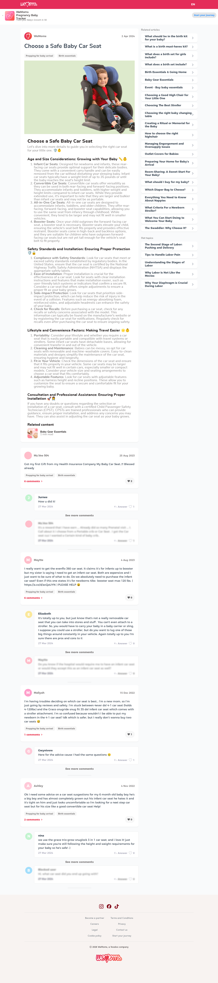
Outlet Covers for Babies (162, 153)
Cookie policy (94, 936)
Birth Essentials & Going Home (166, 72)
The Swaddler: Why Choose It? (165, 228)
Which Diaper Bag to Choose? (165, 189)
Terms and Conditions (122, 918)
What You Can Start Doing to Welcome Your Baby (164, 219)
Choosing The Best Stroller (163, 105)
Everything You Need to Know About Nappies (165, 199)
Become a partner (94, 918)
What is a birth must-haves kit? (166, 46)
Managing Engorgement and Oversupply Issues (164, 145)
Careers (94, 924)
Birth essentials (67, 55)
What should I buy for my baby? (167, 182)
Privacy (122, 924)
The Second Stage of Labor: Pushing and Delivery (163, 246)
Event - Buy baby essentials (164, 87)
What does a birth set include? (166, 64)
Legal (95, 930)
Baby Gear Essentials (159, 79)
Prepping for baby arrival (39, 55)
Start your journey (204, 15)
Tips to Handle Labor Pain (162, 254)
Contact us (121, 930)
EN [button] (193, 4)
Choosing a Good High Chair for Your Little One (166, 96)
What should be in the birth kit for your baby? (166, 38)
